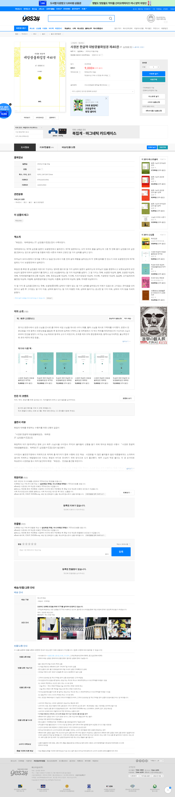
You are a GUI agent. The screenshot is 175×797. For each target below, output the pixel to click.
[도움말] (80, 72)
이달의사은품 (139, 28)
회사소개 (13, 761)
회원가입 (140, 9)
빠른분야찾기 (21, 28)
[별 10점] (35, 544)
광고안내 (72, 761)
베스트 (32, 28)
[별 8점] (32, 544)
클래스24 (88, 28)
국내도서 (24, 34)
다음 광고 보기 (167, 22)
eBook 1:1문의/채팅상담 (153, 772)
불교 (43, 34)
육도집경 (154, 238)
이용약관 (29, 761)
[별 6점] (29, 544)
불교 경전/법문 (56, 34)
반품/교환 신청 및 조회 (55, 656)
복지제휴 (87, 761)
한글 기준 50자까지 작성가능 (30, 550)
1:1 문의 (66, 656)
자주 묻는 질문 (146, 776)
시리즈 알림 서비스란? (156, 106)
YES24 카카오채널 (137, 761)
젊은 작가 (117, 28)
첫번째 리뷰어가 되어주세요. (80, 55)
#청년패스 (18, 221)
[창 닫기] (106, 98)
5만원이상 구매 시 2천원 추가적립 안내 (109, 76)
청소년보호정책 (52, 761)
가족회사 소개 (156, 760)
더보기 (162, 159)
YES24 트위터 (143, 761)
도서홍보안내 (63, 761)
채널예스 (68, 28)
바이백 (51, 28)
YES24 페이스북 (140, 761)
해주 (72, 51)
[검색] (110, 18)
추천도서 (156, 28)
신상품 (38, 28)
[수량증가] (158, 67)
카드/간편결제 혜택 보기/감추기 (109, 85)
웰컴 (16, 34)
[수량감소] (148, 67)
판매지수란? (102, 55)
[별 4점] (26, 544)
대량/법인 (164, 28)
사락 (74, 28)
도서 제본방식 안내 (42, 169)
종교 (34, 34)
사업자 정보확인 (79, 775)
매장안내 (58, 28)
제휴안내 (80, 761)
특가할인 (148, 28)
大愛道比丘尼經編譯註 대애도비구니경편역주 (158, 293)
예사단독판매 (127, 28)
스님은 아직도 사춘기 (158, 217)
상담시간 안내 (157, 776)
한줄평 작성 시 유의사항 (129, 544)
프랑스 (89, 106)
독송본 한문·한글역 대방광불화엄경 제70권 (158, 267)
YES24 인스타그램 (146, 761)
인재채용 (21, 761)
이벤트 (44, 28)
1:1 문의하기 (134, 776)
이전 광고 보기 (165, 22)
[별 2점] (23, 544)
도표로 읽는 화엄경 (157, 278)
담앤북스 (81, 51)
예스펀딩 (80, 28)
